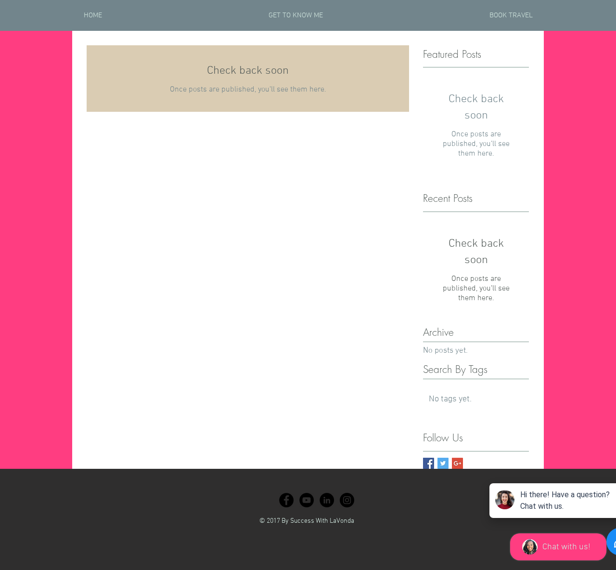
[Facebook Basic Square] (428, 463)
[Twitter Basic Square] (443, 463)
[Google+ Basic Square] (457, 463)
